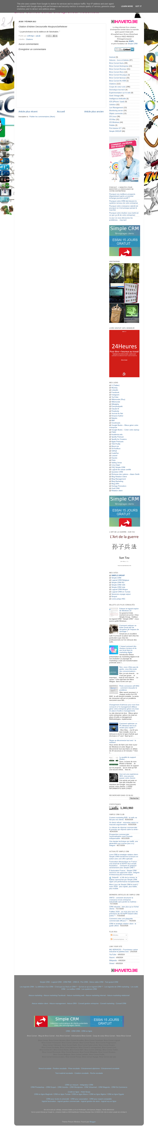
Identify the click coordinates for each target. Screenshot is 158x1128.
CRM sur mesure (71, 1085)
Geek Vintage (114, 96)
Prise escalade (74, 1068)
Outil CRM (115, 488)
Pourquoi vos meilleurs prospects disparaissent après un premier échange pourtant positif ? (122, 196)
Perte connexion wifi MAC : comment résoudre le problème (129, 688)
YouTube (114, 397)
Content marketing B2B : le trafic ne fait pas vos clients (123, 818)
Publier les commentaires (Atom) (42, 117)
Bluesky (114, 388)
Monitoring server (116, 110)
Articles (115, 935)
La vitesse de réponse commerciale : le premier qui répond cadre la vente (123, 828)
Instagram (115, 395)
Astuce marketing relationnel (118, 995)
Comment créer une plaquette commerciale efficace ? (121, 920)
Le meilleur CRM (73, 989)
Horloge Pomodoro (118, 486)
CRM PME (67, 982)
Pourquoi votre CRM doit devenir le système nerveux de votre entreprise (123, 202)
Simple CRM (133, 44)
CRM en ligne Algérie (97, 1094)
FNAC (113, 432)
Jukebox (112, 105)
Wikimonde (115, 402)
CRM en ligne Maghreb (43, 1094)
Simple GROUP (115, 131)
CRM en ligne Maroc (80, 1094)
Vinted (111, 963)
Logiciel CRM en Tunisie (120, 592)
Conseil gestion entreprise (88, 1003)
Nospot (114, 596)
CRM (68, 1031)
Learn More (127, 6)
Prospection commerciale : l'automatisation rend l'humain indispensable (121, 836)
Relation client (116, 491)
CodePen (115, 453)
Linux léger (115, 465)
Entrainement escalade (110, 1068)
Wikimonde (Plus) (118, 399)
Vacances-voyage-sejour (121, 594)
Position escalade (60, 1068)
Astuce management (57, 1003)
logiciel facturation (49, 1101)
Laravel (114, 456)
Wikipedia (113, 960)
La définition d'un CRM (44, 987)
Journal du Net (117, 413)
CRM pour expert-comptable (100, 1099)
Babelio (114, 418)
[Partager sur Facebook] (54, 36)
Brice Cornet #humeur (118, 69)
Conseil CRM (121, 1003)
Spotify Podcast (117, 437)
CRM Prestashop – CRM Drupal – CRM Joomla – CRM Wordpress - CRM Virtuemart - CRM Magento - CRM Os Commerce (79, 1087)
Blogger (93, 1122)
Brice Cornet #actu (116, 63)
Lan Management (116, 107)
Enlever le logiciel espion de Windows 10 (129, 610)
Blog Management (118, 479)
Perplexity (115, 411)
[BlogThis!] (49, 36)
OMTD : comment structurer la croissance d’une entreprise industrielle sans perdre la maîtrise (122, 900)
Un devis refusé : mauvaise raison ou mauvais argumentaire (123, 823)
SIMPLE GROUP (118, 575)
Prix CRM (84, 982)
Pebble (112, 125)
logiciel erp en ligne (108, 1101)
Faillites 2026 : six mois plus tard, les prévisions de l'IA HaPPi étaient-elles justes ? (123, 914)
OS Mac (112, 119)
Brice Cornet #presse (117, 78)
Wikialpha (115, 404)
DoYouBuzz (115, 448)
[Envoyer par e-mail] (47, 36)
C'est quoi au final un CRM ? (66, 987)
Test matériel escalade (64, 1073)
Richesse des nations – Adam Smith (125, 474)
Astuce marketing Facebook (55, 995)
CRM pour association (79, 1099)
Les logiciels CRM (27, 987)
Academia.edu (117, 434)
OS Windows (114, 122)
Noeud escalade (45, 1068)
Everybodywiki (117, 406)
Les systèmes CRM (89, 989)
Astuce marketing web (75, 995)
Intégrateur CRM (86, 1085)
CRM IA (76, 982)
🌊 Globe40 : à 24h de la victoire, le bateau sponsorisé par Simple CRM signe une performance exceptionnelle (124, 879)
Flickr (113, 460)
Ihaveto (114, 458)
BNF (113, 420)
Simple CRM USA (118, 585)
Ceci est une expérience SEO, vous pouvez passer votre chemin (128, 776)
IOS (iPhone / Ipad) (116, 102)
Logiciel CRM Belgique (120, 580)
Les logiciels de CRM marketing (116, 987)
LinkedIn (114, 390)
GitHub (114, 451)
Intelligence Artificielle (117, 99)
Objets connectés (116, 113)
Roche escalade (96, 1073)
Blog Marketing (117, 481)
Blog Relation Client (119, 477)
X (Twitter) (115, 385)
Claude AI (115, 409)
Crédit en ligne (73, 1092)
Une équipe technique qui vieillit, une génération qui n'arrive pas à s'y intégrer (123, 843)
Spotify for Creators (119, 439)
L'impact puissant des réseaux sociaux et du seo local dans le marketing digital (128, 649)
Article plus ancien (94, 111)
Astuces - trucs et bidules (119, 60)
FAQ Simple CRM (118, 467)
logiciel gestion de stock (90, 1101)
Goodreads (115, 423)
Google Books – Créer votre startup (125, 430)
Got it (138, 6)
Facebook (115, 392)
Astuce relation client (40, 1003)
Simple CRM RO (117, 582)
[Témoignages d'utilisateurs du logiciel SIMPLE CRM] (124, 526)
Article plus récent (28, 111)
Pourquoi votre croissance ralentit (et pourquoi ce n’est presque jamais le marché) (123, 208)
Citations (29, 39)
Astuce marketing (35, 995)
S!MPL (131, 41)
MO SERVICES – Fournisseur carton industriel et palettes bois (123, 951)
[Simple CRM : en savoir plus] (124, 255)
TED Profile (115, 444)
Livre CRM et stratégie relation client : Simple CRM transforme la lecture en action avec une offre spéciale (124, 856)
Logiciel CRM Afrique (119, 589)
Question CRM (117, 472)
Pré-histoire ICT (115, 128)
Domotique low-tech (117, 90)
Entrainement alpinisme (90, 1068)
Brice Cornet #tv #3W (117, 81)
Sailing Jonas (116, 463)
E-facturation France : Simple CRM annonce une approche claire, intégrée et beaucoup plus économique (124, 872)
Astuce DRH (72, 1003)
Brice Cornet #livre (116, 72)
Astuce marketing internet (96, 995)
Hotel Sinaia (85, 1092)
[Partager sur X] (51, 36)
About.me (115, 446)
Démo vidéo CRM (96, 982)
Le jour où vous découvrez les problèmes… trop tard (121, 219)
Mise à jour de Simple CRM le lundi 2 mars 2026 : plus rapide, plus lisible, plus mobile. (123, 886)
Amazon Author (117, 416)
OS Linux (112, 116)
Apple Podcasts (117, 442)
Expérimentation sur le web (119, 93)
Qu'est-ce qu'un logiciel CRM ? (91, 987)
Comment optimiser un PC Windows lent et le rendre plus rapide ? (128, 725)
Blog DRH (115, 484)
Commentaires (118, 939)
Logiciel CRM (56, 982)
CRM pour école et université (57, 1099)
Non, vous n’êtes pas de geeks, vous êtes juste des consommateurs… (128, 669)
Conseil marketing (107, 1003)
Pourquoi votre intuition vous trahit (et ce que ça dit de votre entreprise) (123, 214)
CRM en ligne (86, 1031)
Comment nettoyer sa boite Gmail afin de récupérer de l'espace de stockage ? (129, 628)
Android (112, 57)
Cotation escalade (82, 1073)
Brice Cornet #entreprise (118, 66)
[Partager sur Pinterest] (56, 36)
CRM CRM (75, 1031)
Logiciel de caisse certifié (121, 469)
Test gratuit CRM (111, 982)
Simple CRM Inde (118, 587)
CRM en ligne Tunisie (62, 1094)
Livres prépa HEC (118, 599)
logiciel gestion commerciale (68, 1101)
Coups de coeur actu (117, 87)
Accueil (61, 111)
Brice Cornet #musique (118, 75)
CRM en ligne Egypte (115, 1094)
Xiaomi (112, 957)
